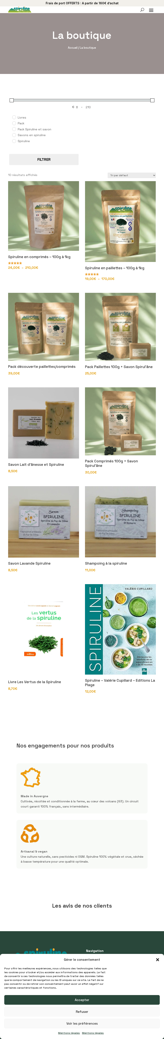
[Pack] (14, 123)
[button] (157, 960)
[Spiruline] (14, 141)
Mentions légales (69, 1033)
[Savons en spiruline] (14, 135)
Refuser (82, 1012)
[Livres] (14, 117)
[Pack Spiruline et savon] (14, 129)
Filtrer (44, 159)
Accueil (73, 48)
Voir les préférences (82, 1023)
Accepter (82, 1000)
